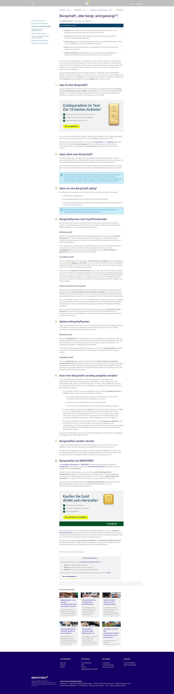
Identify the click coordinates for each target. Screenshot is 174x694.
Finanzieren (106, 663)
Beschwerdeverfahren (96, 685)
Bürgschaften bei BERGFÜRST (40, 43)
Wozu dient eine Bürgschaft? (40, 23)
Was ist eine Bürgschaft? (38, 21)
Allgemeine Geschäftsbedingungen (80, 683)
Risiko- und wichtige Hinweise (104, 683)
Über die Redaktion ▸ (69, 576)
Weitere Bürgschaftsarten (39, 33)
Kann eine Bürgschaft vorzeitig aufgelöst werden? (40, 37)
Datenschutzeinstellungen (68, 685)
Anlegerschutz (64, 466)
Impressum (64, 683)
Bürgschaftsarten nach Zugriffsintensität (38, 29)
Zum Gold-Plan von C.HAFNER (75, 517)
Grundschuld (98, 142)
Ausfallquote (83, 685)
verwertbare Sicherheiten (96, 466)
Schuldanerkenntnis (66, 533)
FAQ (82, 665)
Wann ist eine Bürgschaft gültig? (41, 26)
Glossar (83, 667)
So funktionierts (86, 663)
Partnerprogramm (108, 667)
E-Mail (108, 572)
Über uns (63, 663)
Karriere (62, 665)
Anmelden (139, 4)
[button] (33, 4)
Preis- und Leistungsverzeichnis (116, 685)
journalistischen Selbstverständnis (90, 562)
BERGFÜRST (85, 464)
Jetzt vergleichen (71, 126)
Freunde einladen (108, 665)
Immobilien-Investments (70, 464)
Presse (62, 667)
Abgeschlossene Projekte (89, 669)
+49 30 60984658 (129, 663)
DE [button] (131, 4)
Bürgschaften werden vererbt (40, 40)
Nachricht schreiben (130, 665)
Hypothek (110, 142)
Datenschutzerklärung (122, 683)
